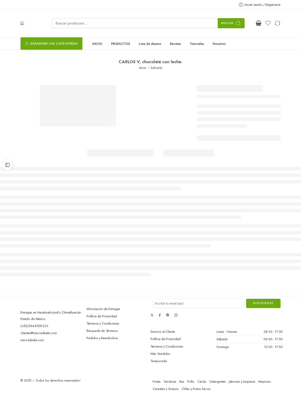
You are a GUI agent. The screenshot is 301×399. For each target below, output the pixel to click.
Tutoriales (197, 43)
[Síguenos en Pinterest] (167, 315)
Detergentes (218, 381)
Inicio (142, 67)
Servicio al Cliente (162, 331)
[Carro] (258, 23)
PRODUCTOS (120, 43)
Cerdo (201, 381)
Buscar (227, 23)
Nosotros (219, 43)
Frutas (157, 381)
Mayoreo (264, 381)
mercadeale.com (32, 340)
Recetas (175, 43)
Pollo (190, 381)
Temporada (158, 361)
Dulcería (156, 67)
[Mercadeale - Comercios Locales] (30, 23)
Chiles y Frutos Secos (196, 388)
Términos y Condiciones (103, 323)
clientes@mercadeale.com (38, 333)
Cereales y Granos (165, 388)
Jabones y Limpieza (242, 381)
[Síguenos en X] (152, 315)
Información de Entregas (103, 308)
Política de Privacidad (102, 316)
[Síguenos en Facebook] (160, 315)
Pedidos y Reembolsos (102, 338)
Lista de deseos (150, 43)
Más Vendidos (160, 353)
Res (181, 381)
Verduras (170, 381)
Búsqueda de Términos (102, 330)
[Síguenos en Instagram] (176, 315)
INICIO (97, 43)
